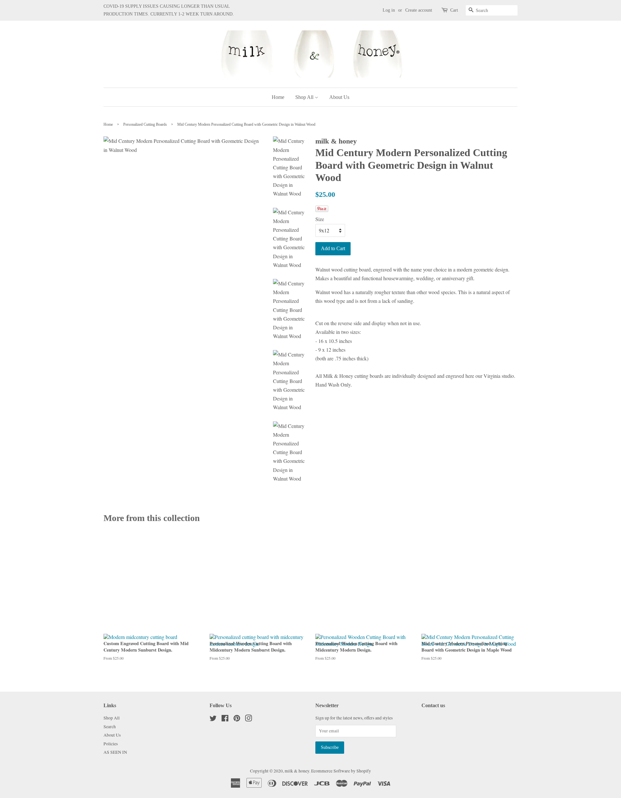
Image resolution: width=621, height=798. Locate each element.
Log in (389, 10)
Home (278, 97)
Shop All (305, 97)
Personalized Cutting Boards (145, 124)
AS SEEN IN (115, 752)
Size (319, 219)
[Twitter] (213, 719)
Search (110, 726)
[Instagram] (248, 719)
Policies (111, 744)
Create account (418, 10)
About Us (339, 97)
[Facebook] (225, 719)
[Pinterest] (236, 719)
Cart (454, 10)
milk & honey (297, 771)
